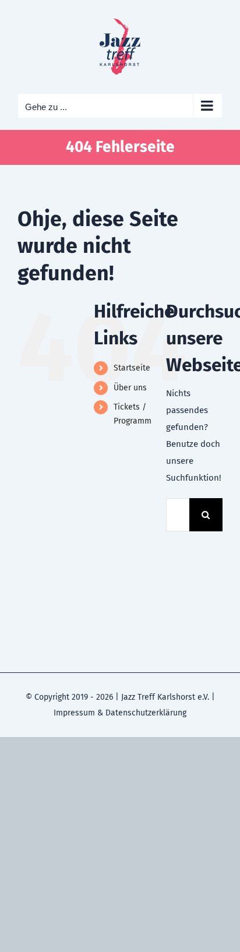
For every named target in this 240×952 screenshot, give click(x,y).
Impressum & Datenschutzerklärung (120, 713)
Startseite (132, 368)
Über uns (130, 388)
